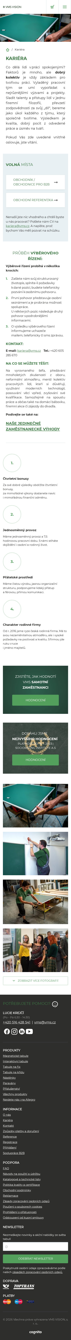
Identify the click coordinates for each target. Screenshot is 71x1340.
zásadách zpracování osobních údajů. (37, 1272)
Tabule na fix (11, 1066)
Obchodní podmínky (17, 1190)
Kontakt (8, 1125)
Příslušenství (11, 1088)
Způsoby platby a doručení (21, 1131)
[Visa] (32, 1301)
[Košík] (52, 7)
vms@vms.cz (45, 1022)
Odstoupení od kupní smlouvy (23, 1217)
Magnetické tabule (15, 1056)
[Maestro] (20, 1301)
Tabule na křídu (13, 1072)
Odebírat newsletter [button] (35, 1258)
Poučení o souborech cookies (22, 1206)
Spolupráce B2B (14, 1153)
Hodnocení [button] (36, 700)
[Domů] (7, 49)
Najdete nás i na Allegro (19, 1099)
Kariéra (8, 1120)
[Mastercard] (9, 1301)
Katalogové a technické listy (22, 1179)
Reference (10, 1136)
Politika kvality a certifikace (21, 1184)
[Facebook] (7, 1031)
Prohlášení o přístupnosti (20, 1212)
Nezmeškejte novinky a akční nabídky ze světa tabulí (34, 1237)
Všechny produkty (15, 1094)
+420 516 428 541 (16, 1022)
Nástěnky (9, 1077)
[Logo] (12, 6)
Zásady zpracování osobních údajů (26, 1201)
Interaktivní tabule (15, 1061)
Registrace (10, 1142)
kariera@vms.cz (17, 226)
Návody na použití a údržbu (21, 1174)
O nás (7, 1114)
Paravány (9, 1083)
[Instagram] (14, 1031)
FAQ (6, 1168)
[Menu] (65, 7)
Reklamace (10, 1195)
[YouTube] (29, 1031)
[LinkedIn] (22, 1031)
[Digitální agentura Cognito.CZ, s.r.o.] (35, 1332)
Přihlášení (9, 1147)
